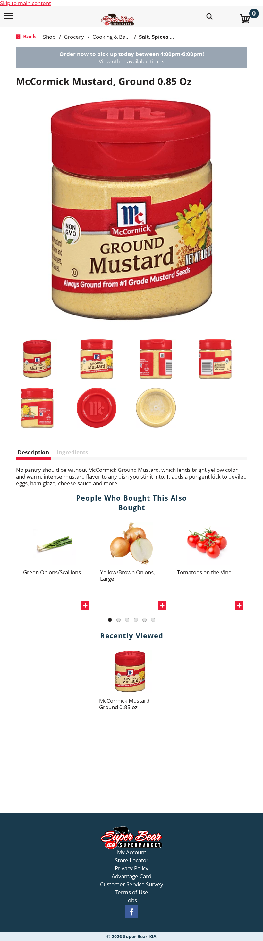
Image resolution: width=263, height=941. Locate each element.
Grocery (74, 36)
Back (29, 36)
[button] (37, 359)
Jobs (131, 900)
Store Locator (131, 860)
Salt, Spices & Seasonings (172, 36)
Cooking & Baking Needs (122, 36)
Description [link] (33, 452)
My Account (131, 852)
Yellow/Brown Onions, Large (127, 575)
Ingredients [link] (72, 452)
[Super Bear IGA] (118, 16)
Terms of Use (131, 892)
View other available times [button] (131, 61)
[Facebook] (131, 911)
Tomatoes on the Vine (204, 572)
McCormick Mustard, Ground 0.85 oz (125, 704)
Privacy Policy (131, 868)
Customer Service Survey (131, 884)
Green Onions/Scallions (52, 572)
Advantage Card (131, 876)
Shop (49, 36)
